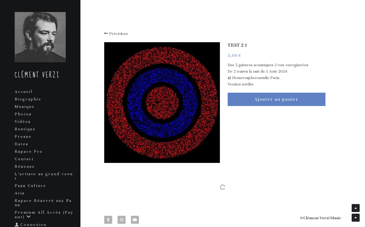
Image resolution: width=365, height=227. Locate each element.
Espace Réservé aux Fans (43, 202)
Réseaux (25, 166)
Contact (24, 158)
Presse (23, 136)
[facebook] (108, 207)
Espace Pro (29, 151)
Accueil (24, 91)
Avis (20, 193)
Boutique (25, 129)
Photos (23, 114)
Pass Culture (30, 185)
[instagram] (122, 207)
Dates (22, 144)
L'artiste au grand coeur (44, 176)
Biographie (28, 99)
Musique (25, 106)
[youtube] (135, 207)
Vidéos (23, 121)
